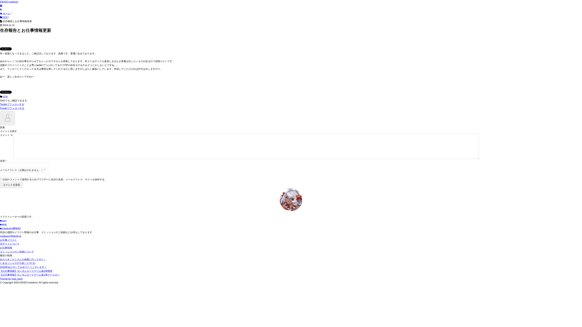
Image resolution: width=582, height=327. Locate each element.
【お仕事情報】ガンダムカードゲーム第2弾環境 (26, 271)
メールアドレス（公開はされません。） (22, 170)
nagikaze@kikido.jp (10, 236)
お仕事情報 (6, 247)
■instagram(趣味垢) (10, 228)
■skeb (3, 224)
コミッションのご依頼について (17, 251)
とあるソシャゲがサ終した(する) (17, 263)
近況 (5, 96)
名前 (2, 161)
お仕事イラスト (8, 240)
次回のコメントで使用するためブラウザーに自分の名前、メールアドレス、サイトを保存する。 (55, 179)
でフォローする (12, 104)
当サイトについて (9, 244)
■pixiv (3, 220)
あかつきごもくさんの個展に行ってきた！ (23, 259)
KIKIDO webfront (9, 2)
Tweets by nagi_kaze (11, 278)
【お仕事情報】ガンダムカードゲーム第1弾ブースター (30, 275)
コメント (6, 135)
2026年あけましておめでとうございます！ (23, 267)
